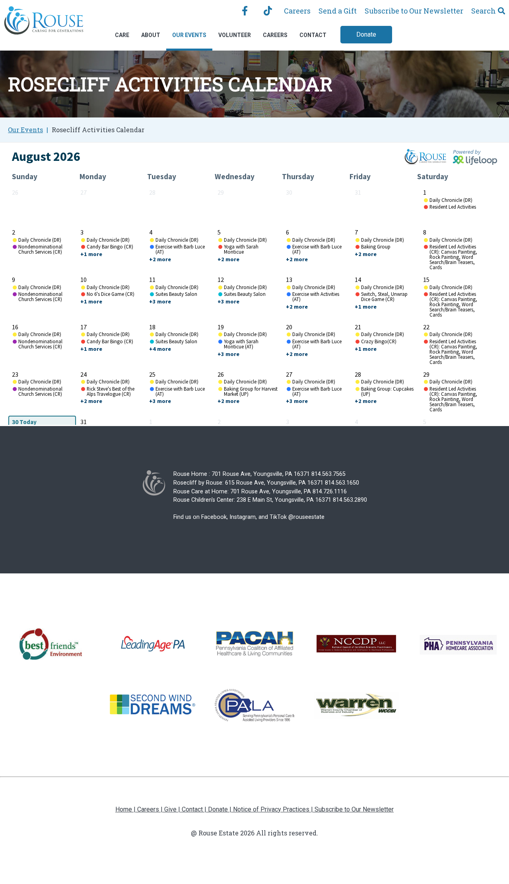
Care (122, 35)
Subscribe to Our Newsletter (414, 11)
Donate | (220, 809)
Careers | (150, 809)
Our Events (189, 35)
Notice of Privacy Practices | (274, 809)
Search (483, 11)
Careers (297, 11)
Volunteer (234, 35)
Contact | (195, 809)
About (150, 35)
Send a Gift (338, 11)
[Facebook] (245, 11)
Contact (312, 35)
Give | (173, 809)
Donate (366, 34)
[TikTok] (268, 11)
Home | (126, 809)
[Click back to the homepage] (43, 22)
